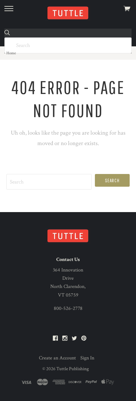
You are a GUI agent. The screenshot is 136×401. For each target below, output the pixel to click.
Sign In (87, 358)
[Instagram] (64, 338)
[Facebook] (55, 338)
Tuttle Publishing (72, 369)
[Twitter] (74, 338)
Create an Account (57, 358)
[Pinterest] (83, 338)
